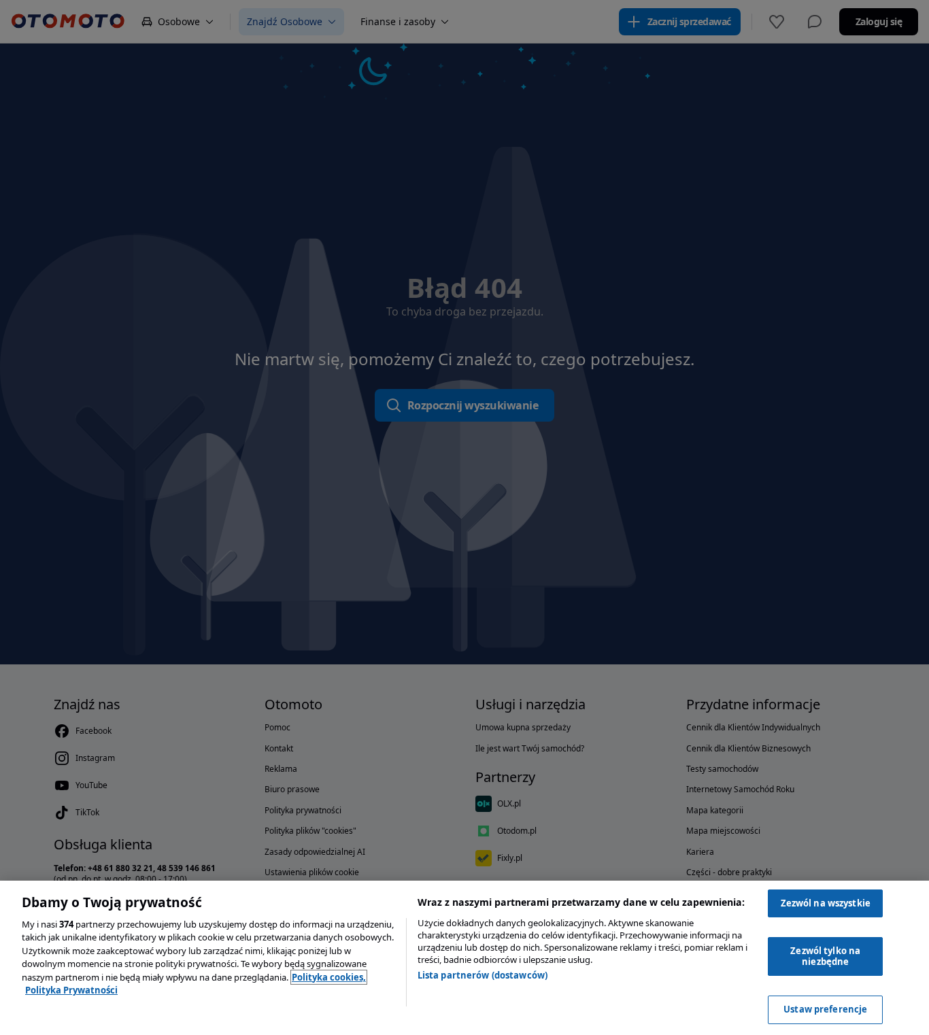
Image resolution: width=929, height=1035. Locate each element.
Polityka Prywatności (71, 990)
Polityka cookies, (329, 977)
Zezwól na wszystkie (826, 903)
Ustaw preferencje (825, 1009)
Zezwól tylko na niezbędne (825, 956)
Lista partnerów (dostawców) (483, 975)
